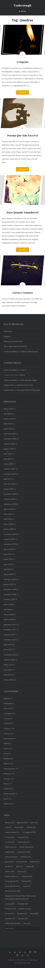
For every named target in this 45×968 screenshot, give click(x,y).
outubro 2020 (9, 499)
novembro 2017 (10, 630)
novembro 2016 (10, 655)
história (34, 861)
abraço (9, 822)
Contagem (29, 832)
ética (26, 923)
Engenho (7, 336)
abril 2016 (8, 675)
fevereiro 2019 (10, 579)
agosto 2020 (9, 509)
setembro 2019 (10, 544)
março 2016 (8, 680)
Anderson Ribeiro (11, 370)
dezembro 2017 (10, 625)
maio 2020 (8, 514)
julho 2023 (8, 424)
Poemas (7, 774)
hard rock (22, 861)
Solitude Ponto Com (24, 385)
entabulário (24, 852)
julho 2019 (8, 554)
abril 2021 (8, 479)
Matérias (7, 758)
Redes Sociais (9, 794)
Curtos (7, 733)
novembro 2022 (10, 439)
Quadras (7, 789)
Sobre (23, 370)
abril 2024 (8, 414)
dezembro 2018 (10, 589)
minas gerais (11, 881)
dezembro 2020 (10, 494)
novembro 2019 (10, 534)
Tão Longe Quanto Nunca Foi (15, 346)
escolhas (25, 857)
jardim (9, 866)
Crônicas (7, 723)
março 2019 (8, 574)
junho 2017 (8, 650)
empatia (9, 852)
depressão (10, 847)
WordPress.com (24, 963)
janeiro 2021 (9, 489)
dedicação (23, 842)
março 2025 (8, 409)
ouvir (26, 886)
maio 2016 (8, 670)
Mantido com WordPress (17, 960)
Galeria (6, 743)
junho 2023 (8, 429)
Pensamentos (9, 769)
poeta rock (24, 909)
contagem (8, 713)
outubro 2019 (9, 539)
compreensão (12, 832)
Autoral (7, 708)
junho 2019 (8, 559)
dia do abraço (26, 847)
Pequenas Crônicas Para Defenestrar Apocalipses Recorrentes (20, 897)
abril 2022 (8, 459)
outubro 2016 (9, 660)
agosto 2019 (9, 549)
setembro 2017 (10, 640)
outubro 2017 (9, 635)
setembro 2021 (10, 474)
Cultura (7, 728)
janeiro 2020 (9, 529)
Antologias (8, 703)
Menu (23, 11)
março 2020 (8, 524)
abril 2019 (8, 569)
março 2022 (8, 464)
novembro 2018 (10, 594)
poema (9, 904)
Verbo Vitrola (12, 923)
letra (19, 866)
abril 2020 (8, 519)
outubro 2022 (9, 444)
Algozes (7, 698)
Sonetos (7, 804)
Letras (6, 749)
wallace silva (8, 385)
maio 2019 (8, 564)
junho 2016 (8, 665)
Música (6, 764)
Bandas (31, 827)
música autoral (12, 886)
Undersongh (22, 5)
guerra (9, 861)
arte (8, 827)
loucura (21, 871)
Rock (6, 799)
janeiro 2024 (9, 419)
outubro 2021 (9, 469)
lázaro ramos (11, 876)
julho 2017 (8, 645)
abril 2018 (8, 609)
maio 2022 (8, 454)
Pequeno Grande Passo (13, 341)
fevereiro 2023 (10, 434)
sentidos (10, 918)
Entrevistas (8, 738)
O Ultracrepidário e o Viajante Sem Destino (21, 351)
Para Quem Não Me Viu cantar (28, 390)
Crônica (9, 837)
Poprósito (8, 331)
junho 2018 (8, 604)
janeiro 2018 (9, 619)
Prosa (6, 784)
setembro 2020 (10, 504)
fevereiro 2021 (10, 484)
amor (33, 822)
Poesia (6, 779)
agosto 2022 (9, 449)
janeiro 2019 (9, 584)
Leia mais (22, 92)
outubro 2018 (9, 599)
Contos (7, 718)
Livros (6, 754)
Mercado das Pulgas (29, 380)
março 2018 (8, 614)
